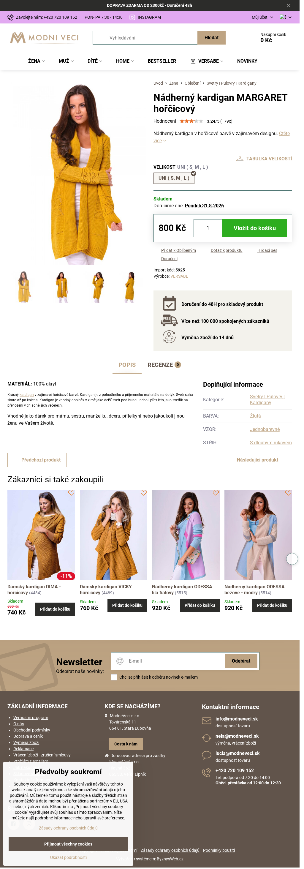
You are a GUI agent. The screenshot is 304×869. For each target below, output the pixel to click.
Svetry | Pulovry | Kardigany (267, 399)
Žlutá (255, 416)
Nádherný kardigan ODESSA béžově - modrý (254, 589)
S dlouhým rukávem (271, 442)
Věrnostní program (30, 717)
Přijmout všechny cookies (68, 844)
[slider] (191, 121)
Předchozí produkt (41, 460)
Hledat (211, 37)
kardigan (27, 395)
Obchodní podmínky (31, 730)
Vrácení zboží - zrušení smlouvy (42, 755)
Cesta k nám (125, 744)
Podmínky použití (219, 850)
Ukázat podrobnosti (68, 857)
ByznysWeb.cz (170, 859)
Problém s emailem (30, 761)
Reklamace (23, 748)
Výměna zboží (26, 742)
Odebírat (241, 661)
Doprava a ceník (28, 736)
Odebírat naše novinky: (80, 671)
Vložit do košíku (255, 228)
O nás (18, 723)
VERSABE (179, 276)
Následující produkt (257, 460)
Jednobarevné (265, 429)
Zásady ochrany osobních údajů (170, 850)
